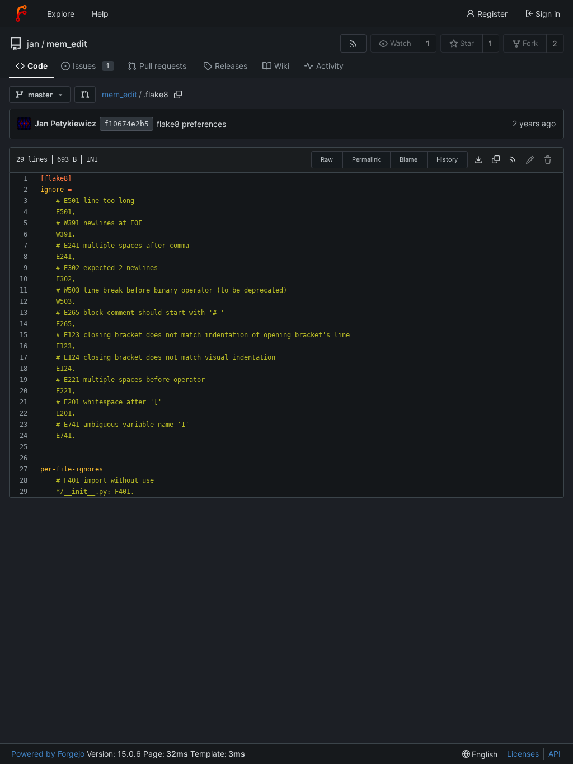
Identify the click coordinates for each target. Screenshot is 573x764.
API (554, 753)
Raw (327, 159)
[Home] (21, 13)
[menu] (480, 754)
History (447, 159)
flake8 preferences (191, 124)
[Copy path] (178, 94)
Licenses (523, 753)
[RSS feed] (353, 43)
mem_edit (66, 43)
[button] (85, 94)
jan (33, 43)
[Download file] (478, 160)
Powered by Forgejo (47, 753)
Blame (408, 159)
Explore (60, 13)
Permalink (366, 159)
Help (100, 13)
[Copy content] (495, 160)
